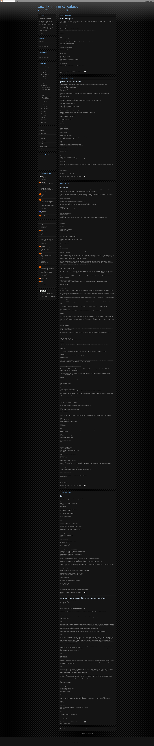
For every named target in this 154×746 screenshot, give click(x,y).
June (44, 81)
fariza (42, 254)
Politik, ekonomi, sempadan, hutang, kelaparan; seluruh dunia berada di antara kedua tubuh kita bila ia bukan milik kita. (47, 203)
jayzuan (43, 246)
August (44, 76)
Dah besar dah (44, 226)
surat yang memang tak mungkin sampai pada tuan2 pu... (46, 99)
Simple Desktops (45, 262)
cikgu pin (66, 487)
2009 (42, 117)
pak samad (43, 211)
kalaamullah (42, 138)
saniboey (43, 267)
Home (87, 729)
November (45, 70)
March (44, 104)
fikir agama (42, 135)
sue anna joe (44, 278)
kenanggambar (42, 141)
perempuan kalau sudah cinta (70, 81)
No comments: (79, 71)
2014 (42, 195)
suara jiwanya (42, 55)
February (45, 106)
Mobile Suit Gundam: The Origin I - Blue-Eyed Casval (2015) (47, 240)
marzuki (43, 261)
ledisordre (43, 200)
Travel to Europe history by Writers (47, 255)
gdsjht (42, 176)
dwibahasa (64, 187)
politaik (65, 72)
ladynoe (43, 225)
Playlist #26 (43, 177)
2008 (42, 120)
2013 (42, 66)
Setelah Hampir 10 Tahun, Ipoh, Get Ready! (46, 248)
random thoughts (67, 178)
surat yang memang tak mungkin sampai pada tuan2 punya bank (83, 598)
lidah (42, 194)
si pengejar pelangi (45, 188)
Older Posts (112, 729)
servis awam (42, 149)
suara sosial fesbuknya (44, 57)
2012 (42, 111)
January (44, 108)
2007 (42, 122)
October (45, 72)
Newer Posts (63, 729)
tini (42, 238)
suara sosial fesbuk (43, 46)
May (44, 83)
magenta (43, 182)
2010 (42, 115)
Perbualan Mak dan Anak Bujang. (46, 232)
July (44, 79)
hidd (42, 230)
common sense (67, 594)
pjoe (42, 281)
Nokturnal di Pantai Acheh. (47, 189)
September (45, 74)
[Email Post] (85, 71)
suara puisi (41, 41)
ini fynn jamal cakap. (58, 6)
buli (61, 496)
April (44, 85)
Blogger (84, 743)
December (45, 68)
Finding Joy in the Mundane (47, 183)
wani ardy (43, 285)
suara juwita (42, 44)
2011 (42, 113)
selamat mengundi (66, 18)
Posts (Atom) (90, 733)
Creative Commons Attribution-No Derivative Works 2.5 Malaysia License (47, 296)
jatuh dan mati (45, 216)
